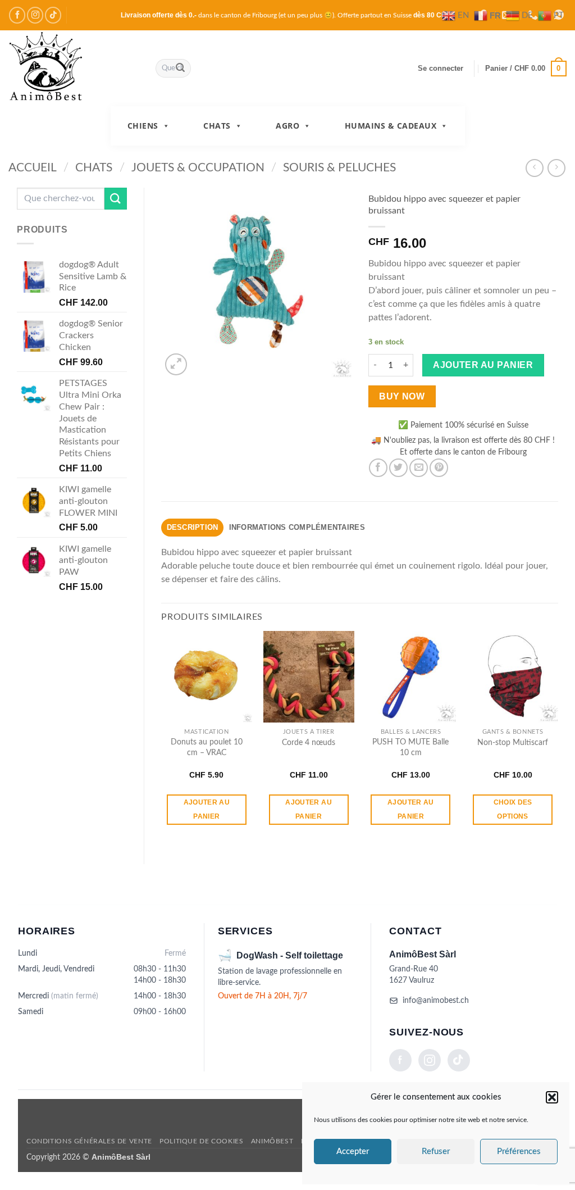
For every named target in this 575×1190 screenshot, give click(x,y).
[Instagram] (429, 1060)
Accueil (32, 168)
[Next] (557, 738)
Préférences (519, 1151)
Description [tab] (192, 527)
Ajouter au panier (483, 365)
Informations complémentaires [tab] (297, 527)
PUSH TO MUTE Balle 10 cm (410, 747)
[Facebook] (400, 1060)
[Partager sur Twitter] (398, 467)
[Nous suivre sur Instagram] (35, 15)
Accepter (352, 1151)
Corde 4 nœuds (308, 742)
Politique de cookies (201, 1141)
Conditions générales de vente (89, 1141)
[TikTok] (459, 1060)
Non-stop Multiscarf (512, 742)
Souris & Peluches (339, 168)
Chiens (142, 125)
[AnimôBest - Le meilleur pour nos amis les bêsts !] (73, 68)
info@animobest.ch (436, 1001)
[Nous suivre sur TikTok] (53, 15)
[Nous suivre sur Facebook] (17, 15)
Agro (287, 125)
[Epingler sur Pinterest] (439, 467)
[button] (552, 1097)
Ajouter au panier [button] (207, 809)
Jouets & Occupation (197, 168)
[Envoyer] (180, 68)
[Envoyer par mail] (418, 467)
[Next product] (534, 167)
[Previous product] (556, 167)
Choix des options (513, 809)
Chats (217, 125)
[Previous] (161, 738)
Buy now (402, 396)
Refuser (436, 1151)
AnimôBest (272, 1141)
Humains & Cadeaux (391, 125)
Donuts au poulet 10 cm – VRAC (207, 747)
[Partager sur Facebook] (378, 467)
